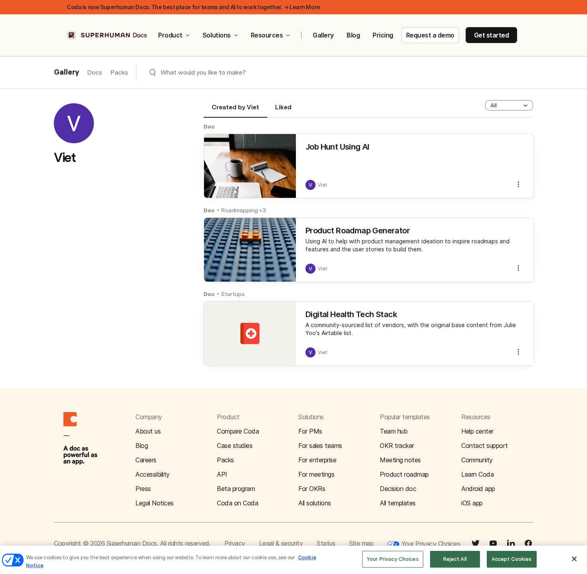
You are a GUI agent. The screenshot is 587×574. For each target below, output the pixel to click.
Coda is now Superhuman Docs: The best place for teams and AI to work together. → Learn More (193, 7)
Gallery (323, 35)
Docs (94, 72)
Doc (209, 126)
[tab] (235, 110)
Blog (353, 35)
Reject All (455, 559)
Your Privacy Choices (429, 544)
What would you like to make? (203, 72)
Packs (119, 72)
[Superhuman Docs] (107, 35)
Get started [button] (491, 35)
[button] (509, 105)
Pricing (383, 35)
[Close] (574, 559)
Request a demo (430, 35)
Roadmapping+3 (243, 210)
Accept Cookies (512, 559)
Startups (233, 294)
